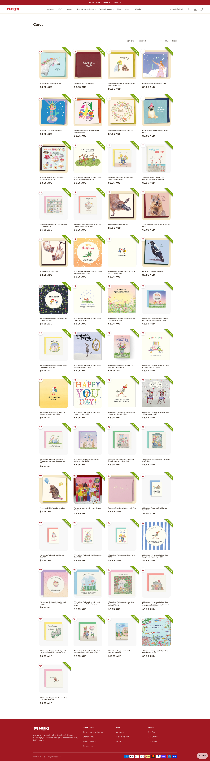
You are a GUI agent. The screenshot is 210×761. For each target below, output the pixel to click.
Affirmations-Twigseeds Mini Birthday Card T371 (52, 556)
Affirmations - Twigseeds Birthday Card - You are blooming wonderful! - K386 (87, 652)
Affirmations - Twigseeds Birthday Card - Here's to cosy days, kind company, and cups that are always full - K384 (155, 604)
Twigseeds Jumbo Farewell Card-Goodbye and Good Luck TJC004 (153, 178)
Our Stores (153, 737)
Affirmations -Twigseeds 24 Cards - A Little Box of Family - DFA (120, 652)
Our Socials (153, 741)
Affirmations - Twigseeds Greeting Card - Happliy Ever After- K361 (53, 366)
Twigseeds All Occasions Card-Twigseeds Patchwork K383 (53, 225)
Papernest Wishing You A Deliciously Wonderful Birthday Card (52, 178)
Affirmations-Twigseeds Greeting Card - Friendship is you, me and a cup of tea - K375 (53, 461)
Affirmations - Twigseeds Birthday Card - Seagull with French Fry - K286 (155, 556)
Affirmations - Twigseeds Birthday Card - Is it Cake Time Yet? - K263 (155, 366)
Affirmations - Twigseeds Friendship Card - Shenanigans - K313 (121, 319)
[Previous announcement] (7, 2)
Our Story (152, 732)
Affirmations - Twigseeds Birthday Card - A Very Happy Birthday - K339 (87, 178)
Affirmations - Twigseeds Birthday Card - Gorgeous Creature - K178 (87, 366)
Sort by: (130, 41)
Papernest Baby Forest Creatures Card (120, 130)
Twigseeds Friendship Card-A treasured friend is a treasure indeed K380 (121, 460)
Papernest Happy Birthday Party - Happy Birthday (87, 509)
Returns (119, 741)
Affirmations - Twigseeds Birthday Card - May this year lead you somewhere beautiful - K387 (121, 604)
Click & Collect (122, 737)
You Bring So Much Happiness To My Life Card (156, 225)
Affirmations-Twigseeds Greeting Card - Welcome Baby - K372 (87, 460)
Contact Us (88, 746)
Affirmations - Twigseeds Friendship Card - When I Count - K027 (155, 413)
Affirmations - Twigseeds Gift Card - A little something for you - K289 (52, 413)
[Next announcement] (202, 2)
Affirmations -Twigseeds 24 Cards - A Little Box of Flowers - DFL (120, 366)
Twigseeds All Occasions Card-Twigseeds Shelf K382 (156, 460)
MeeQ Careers (89, 741)
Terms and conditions (93, 732)
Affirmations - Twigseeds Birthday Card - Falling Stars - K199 (87, 319)
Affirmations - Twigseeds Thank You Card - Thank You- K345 (53, 319)
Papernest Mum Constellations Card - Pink (122, 508)
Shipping (120, 732)
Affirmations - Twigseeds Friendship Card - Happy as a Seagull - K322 (121, 413)
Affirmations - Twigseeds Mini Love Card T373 (121, 556)
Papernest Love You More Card (84, 83)
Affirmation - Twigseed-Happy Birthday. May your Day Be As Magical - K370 (155, 319)
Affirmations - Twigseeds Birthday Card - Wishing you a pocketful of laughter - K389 (87, 604)
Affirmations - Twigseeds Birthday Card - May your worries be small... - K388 (53, 603)
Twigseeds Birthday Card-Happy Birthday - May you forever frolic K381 (87, 225)
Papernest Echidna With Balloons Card (52, 508)
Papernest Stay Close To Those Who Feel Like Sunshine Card (121, 84)
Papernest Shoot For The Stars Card (154, 83)
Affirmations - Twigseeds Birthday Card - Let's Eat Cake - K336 (121, 272)
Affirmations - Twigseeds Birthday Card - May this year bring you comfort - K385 (53, 652)
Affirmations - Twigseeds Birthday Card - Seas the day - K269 (155, 652)
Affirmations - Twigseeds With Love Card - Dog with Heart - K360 (53, 699)
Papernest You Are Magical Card (50, 83)
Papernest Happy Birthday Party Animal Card (155, 131)
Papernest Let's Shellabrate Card (50, 130)
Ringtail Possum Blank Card (49, 271)
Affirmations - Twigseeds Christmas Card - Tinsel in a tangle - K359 (88, 272)
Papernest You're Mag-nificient (152, 271)
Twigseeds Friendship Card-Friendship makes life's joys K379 (120, 178)
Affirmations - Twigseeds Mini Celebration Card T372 (87, 556)
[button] (51, 9)
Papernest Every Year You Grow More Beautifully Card (86, 131)
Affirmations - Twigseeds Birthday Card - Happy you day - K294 (87, 413)
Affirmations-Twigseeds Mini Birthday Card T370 (154, 509)
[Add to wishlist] (40, 51)
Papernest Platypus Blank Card (118, 224)
